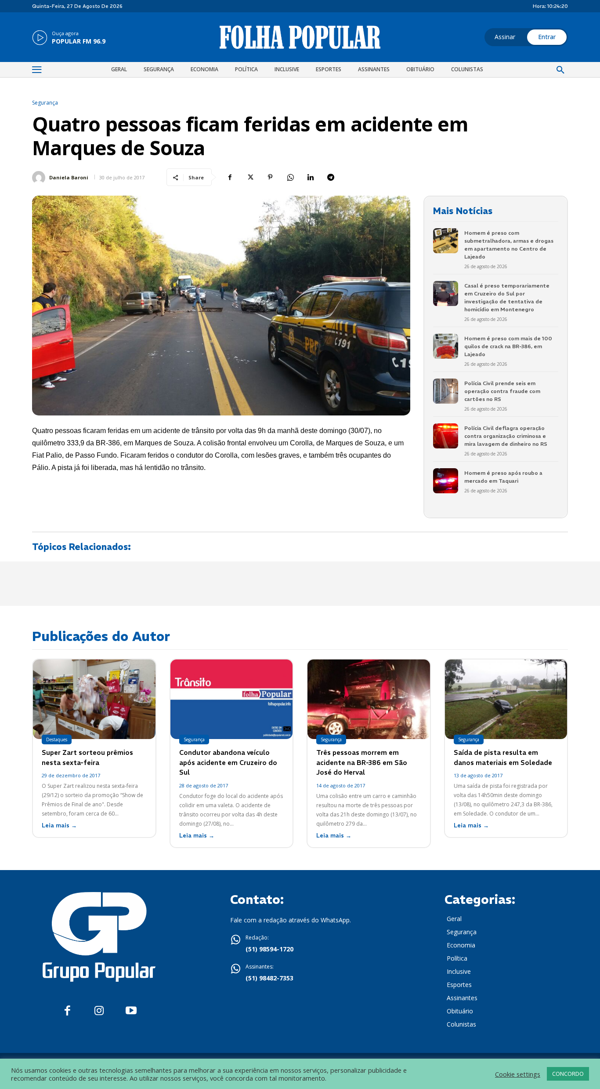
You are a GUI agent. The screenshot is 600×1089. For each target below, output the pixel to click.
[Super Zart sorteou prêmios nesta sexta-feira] (94, 699)
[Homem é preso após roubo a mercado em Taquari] (445, 480)
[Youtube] (131, 1011)
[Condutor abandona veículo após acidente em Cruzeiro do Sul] (231, 699)
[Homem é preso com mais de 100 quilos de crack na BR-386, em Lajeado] (445, 346)
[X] (250, 177)
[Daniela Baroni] (40, 177)
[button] (560, 70)
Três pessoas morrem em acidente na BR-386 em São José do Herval (361, 762)
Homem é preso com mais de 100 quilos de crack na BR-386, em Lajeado (508, 346)
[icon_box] (68, 38)
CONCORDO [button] (568, 1074)
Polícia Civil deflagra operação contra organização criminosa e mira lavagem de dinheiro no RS (505, 436)
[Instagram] (99, 1011)
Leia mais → (59, 825)
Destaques (56, 739)
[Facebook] (230, 177)
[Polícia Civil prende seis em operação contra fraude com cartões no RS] (445, 391)
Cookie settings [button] (517, 1074)
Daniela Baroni (68, 177)
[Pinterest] (270, 177)
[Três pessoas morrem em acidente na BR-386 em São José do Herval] (368, 699)
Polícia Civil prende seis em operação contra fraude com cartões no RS (502, 391)
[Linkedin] (310, 177)
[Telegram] (331, 177)
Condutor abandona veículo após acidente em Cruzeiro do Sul (228, 762)
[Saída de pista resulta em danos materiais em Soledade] (506, 699)
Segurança (45, 103)
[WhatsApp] (290, 177)
